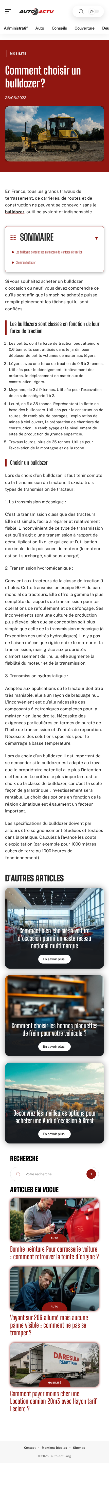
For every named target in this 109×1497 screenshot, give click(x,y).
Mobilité (18, 53)
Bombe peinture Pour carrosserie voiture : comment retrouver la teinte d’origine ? (54, 1253)
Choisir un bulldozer (25, 262)
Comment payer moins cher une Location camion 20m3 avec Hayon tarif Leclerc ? (53, 1401)
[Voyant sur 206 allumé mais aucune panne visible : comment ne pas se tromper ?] (54, 1289)
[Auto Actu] (36, 11)
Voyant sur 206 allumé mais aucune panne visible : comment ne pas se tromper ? (49, 1325)
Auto (55, 1237)
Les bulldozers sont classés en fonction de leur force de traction (49, 252)
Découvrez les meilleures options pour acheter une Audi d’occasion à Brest (54, 1117)
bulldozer (14, 211)
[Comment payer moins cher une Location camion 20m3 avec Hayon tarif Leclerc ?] (54, 1365)
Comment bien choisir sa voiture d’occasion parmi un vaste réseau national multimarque (54, 938)
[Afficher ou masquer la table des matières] (76, 238)
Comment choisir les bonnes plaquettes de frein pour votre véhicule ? (54, 1029)
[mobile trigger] (9, 11)
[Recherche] (81, 11)
